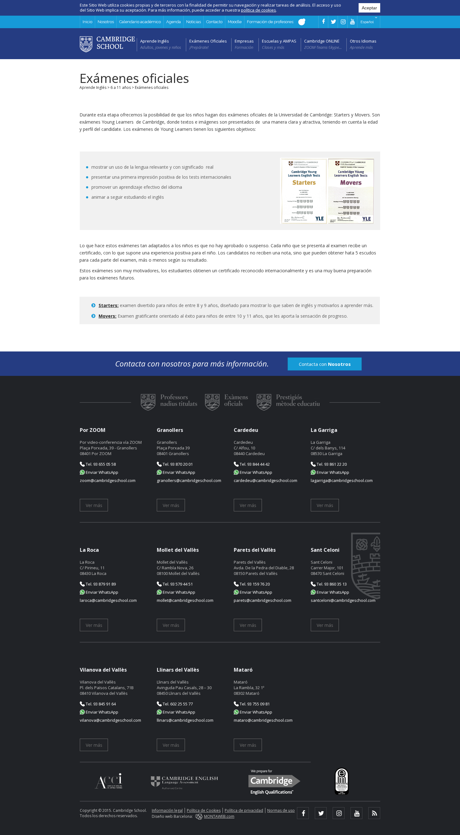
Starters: (109, 305)
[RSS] (374, 813)
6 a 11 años (120, 87)
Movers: (107, 316)
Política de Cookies (204, 810)
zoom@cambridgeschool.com (107, 480)
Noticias (193, 21)
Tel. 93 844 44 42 (254, 464)
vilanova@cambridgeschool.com (110, 720)
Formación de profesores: (271, 21)
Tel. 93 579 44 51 (177, 584)
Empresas (244, 41)
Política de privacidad (244, 810)
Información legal (167, 810)
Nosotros (106, 21)
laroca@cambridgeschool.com (108, 600)
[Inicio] (107, 44)
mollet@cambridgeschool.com (185, 600)
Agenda (173, 21)
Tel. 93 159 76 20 (254, 584)
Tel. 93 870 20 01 (177, 464)
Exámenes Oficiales (208, 41)
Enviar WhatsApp (101, 472)
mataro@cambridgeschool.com (263, 720)
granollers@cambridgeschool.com (189, 480)
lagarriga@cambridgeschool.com (342, 480)
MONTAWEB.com (219, 816)
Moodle (235, 21)
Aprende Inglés (154, 41)
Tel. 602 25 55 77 (177, 704)
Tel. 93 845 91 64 (100, 704)
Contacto (214, 21)
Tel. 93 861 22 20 (331, 464)
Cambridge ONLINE (322, 41)
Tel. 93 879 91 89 (100, 584)
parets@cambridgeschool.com (262, 600)
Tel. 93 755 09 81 (254, 704)
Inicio (87, 21)
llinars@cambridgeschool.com (185, 720)
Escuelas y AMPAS (279, 41)
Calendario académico (140, 21)
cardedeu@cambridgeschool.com (265, 480)
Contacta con (325, 364)
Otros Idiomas (363, 41)
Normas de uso (281, 810)
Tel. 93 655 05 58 (100, 464)
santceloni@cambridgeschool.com (343, 600)
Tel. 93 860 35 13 (331, 584)
